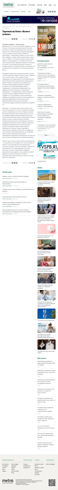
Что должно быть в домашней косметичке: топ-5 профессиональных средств (45, 409)
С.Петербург (40, 69)
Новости (39, 121)
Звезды (23, 11)
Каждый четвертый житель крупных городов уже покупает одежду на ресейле (45, 444)
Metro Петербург (50, 464)
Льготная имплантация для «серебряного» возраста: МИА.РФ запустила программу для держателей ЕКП (46, 304)
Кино (12, 472)
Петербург (31, 5)
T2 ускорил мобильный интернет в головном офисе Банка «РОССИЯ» (46, 183)
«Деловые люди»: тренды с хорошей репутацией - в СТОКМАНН (44, 200)
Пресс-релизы (15, 471)
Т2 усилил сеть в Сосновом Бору (45, 320)
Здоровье (13, 466)
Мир (45, 5)
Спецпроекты (15, 11)
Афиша (4, 471)
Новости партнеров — (21, 26)
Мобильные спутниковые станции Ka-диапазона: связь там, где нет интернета (46, 372)
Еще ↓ (50, 5)
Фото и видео (14, 464)
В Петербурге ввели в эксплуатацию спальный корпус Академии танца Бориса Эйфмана (46, 86)
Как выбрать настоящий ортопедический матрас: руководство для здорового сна (45, 336)
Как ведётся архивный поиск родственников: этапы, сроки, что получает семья (46, 400)
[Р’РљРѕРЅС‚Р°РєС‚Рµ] (30, 39)
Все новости (22, 5)
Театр (12, 469)
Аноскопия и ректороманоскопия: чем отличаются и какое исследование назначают (46, 381)
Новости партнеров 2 (7, 178)
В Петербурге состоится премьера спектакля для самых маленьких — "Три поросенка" (46, 126)
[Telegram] (34, 39)
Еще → (47, 135)
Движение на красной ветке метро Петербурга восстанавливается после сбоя (45, 65)
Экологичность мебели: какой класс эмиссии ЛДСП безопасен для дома (45, 435)
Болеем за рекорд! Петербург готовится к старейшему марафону (45, 286)
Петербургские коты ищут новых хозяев (46, 352)
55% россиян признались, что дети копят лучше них (45, 236)
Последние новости (43, 61)
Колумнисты (26, 467)
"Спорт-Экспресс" (25, 484)
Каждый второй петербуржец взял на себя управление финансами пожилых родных (45, 269)
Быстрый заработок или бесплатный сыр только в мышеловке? (44, 252)
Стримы (6, 11)
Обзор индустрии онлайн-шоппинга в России (14, 197)
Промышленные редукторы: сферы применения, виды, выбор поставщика (46, 363)
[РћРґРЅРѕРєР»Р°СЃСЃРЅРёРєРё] (32, 39)
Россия (39, 5)
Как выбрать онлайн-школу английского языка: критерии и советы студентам (45, 418)
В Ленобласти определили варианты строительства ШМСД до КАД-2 (45, 97)
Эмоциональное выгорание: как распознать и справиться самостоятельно (45, 390)
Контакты (37, 474)
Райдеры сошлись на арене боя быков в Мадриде (15, 176)
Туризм (13, 467)
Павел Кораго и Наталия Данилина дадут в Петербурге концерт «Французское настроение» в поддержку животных (45, 115)
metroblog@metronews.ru (21, 483)
